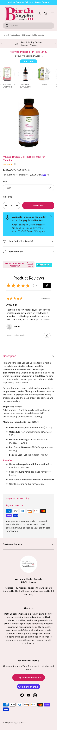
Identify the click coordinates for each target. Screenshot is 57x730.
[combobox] (28, 26)
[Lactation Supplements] (25, 74)
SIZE (5, 181)
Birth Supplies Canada (17, 723)
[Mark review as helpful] (47, 335)
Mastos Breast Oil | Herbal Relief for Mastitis (27, 35)
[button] (37, 285)
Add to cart (38, 205)
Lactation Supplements (25, 86)
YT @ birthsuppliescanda (29, 677)
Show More (45, 320)
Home (5, 35)
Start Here (28, 61)
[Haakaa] (44, 74)
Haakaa (44, 85)
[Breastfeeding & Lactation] (7, 74)
